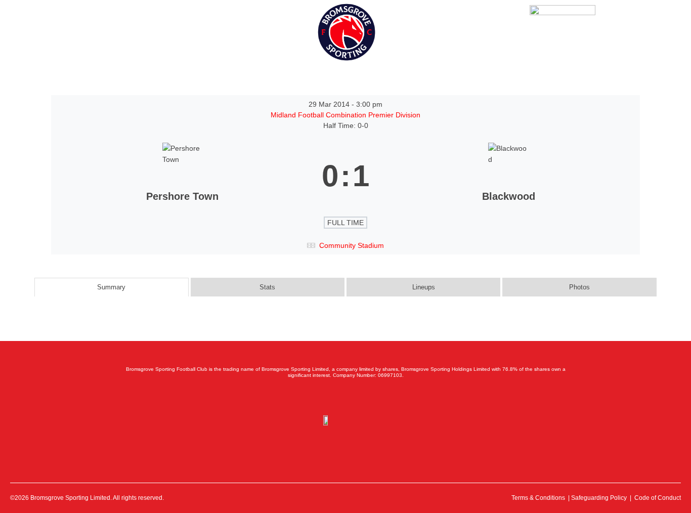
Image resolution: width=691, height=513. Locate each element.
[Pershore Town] (182, 176)
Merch (161, 25)
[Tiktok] (390, 397)
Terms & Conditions (538, 497)
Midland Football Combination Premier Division (345, 115)
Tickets (79, 25)
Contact (199, 25)
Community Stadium (351, 245)
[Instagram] (345, 397)
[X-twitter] (323, 397)
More (236, 25)
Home (43, 25)
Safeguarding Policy (599, 497)
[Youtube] (368, 397)
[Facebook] (301, 397)
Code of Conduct (657, 497)
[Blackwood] (508, 176)
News (115, 25)
